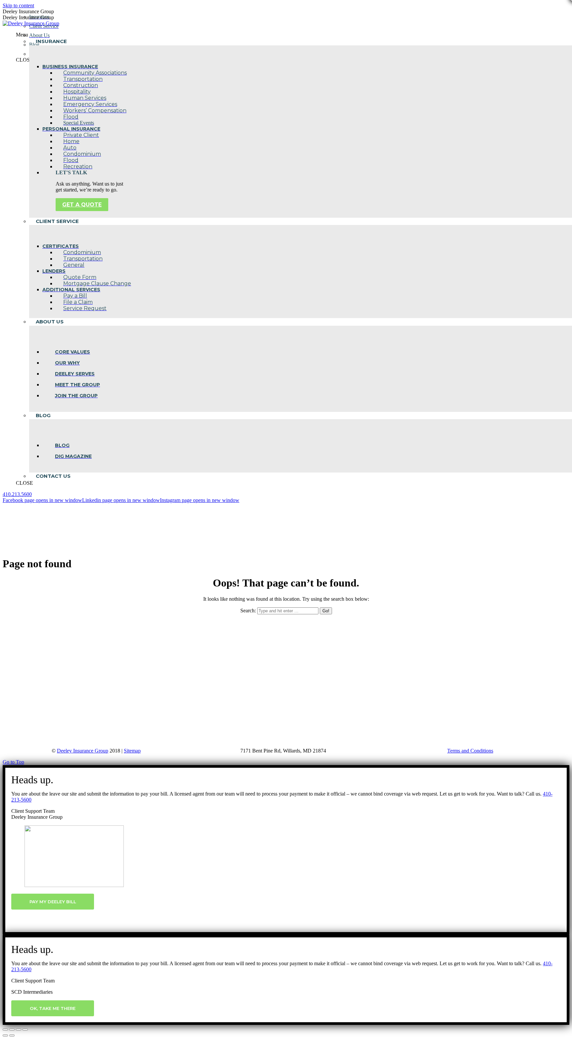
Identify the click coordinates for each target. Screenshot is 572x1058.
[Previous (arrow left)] (5, 1035)
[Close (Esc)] (5, 1029)
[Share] (12, 1029)
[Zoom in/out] (25, 1029)
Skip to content (18, 5)
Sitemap (132, 750)
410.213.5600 (17, 494)
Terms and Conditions (470, 750)
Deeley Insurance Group (82, 750)
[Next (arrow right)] (12, 1035)
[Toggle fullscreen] (18, 1029)
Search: (248, 610)
